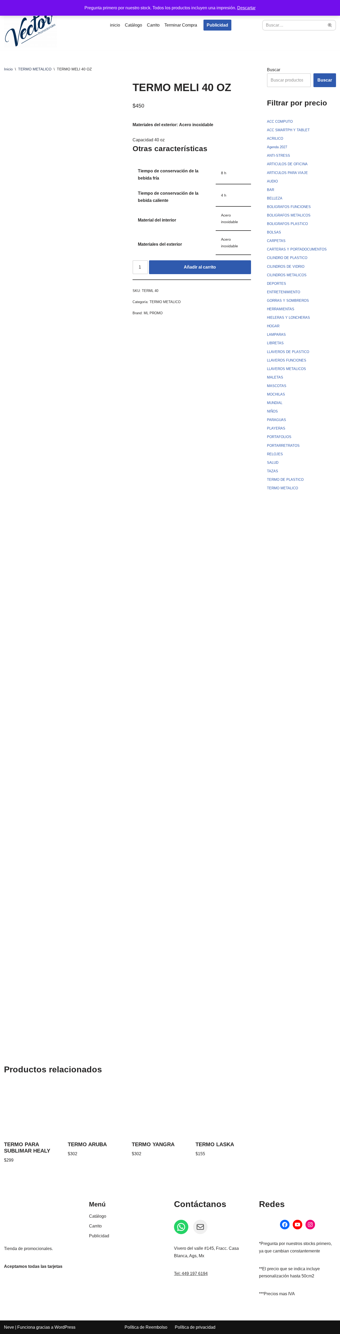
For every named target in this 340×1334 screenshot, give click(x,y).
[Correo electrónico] (200, 1227)
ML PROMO (153, 313)
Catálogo (133, 25)
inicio (115, 25)
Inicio (8, 69)
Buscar (273, 69)
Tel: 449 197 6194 (191, 1273)
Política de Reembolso (146, 1327)
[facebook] (285, 1224)
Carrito (153, 25)
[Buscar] (330, 25)
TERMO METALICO (35, 69)
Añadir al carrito (200, 267)
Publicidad (217, 25)
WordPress (64, 1327)
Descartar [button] (246, 8)
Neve (9, 1327)
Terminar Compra (180, 25)
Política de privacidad (195, 1327)
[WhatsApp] (181, 1227)
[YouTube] (297, 1224)
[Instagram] (310, 1224)
